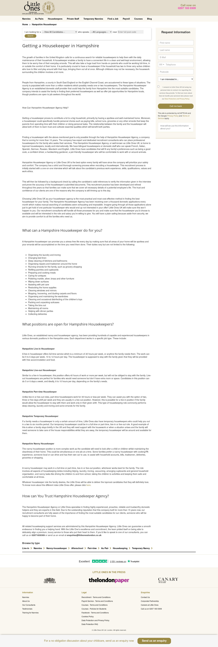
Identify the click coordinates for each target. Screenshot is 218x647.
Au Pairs (39, 18)
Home (25, 24)
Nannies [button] (38, 548)
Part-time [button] (92, 548)
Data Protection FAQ (90, 624)
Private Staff (73, 18)
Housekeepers (55, 18)
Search (30, 35)
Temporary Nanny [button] (141, 548)
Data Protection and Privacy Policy (95, 620)
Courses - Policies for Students (94, 608)
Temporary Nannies (93, 18)
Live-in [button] (26, 548)
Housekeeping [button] (120, 548)
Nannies (26, 18)
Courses (138, 18)
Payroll (126, 18)
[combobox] (161, 64)
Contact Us (145, 597)
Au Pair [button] (105, 548)
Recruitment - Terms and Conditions (96, 597)
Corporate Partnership (150, 601)
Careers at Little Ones (149, 605)
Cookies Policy (88, 616)
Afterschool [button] (77, 548)
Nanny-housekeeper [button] (56, 548)
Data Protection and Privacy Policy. (177, 99)
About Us (26, 601)
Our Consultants (28, 605)
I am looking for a (33, 31)
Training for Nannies (30, 612)
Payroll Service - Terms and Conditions (97, 601)
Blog (149, 18)
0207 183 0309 (187, 8)
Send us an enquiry (154, 641)
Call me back (176, 105)
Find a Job (113, 18)
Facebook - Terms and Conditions (95, 612)
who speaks (83, 31)
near (115, 31)
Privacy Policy (173, 115)
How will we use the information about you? (174, 127)
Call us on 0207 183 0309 (151, 608)
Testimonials (27, 608)
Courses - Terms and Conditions (95, 605)
